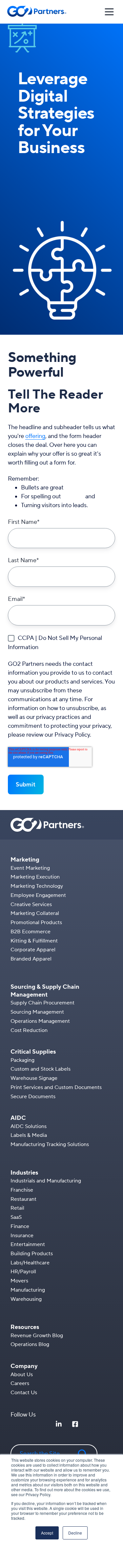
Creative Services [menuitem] (31, 904)
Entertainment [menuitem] (27, 1244)
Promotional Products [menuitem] (36, 922)
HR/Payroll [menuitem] (23, 1271)
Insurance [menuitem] (21, 1235)
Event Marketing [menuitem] (30, 868)
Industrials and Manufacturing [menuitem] (45, 1181)
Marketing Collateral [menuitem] (34, 913)
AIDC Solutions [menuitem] (28, 1126)
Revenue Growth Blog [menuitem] (36, 1335)
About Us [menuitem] (21, 1374)
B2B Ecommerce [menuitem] (30, 931)
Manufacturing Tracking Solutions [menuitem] (49, 1144)
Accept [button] (47, 1533)
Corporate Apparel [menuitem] (32, 949)
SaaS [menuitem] (16, 1217)
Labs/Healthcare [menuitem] (30, 1262)
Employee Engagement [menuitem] (38, 895)
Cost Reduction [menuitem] (29, 1030)
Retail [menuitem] (17, 1208)
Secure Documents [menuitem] (32, 1096)
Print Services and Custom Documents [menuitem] (56, 1087)
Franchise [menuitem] (21, 1190)
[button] (109, 12)
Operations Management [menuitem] (40, 1021)
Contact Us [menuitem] (23, 1392)
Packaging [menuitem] (22, 1060)
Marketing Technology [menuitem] (36, 886)
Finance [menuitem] (19, 1226)
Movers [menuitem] (19, 1281)
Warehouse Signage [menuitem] (33, 1078)
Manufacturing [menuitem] (27, 1290)
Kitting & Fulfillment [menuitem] (34, 941)
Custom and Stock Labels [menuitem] (40, 1069)
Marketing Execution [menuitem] (35, 877)
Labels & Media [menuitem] (28, 1135)
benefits (73, 496)
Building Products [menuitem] (31, 1253)
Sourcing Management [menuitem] (37, 1012)
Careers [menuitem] (19, 1383)
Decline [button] (75, 1533)
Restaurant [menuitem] (23, 1199)
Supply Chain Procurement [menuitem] (42, 1003)
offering (35, 436)
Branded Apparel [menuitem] (30, 959)
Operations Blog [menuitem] (29, 1344)
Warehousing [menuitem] (26, 1299)
